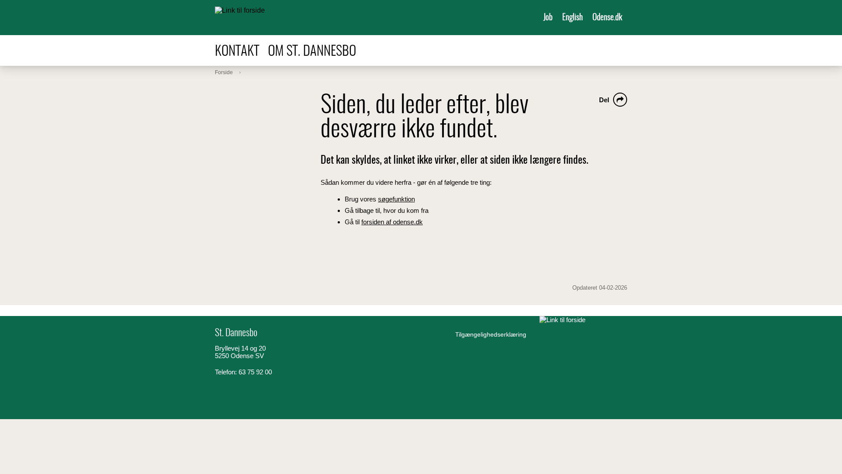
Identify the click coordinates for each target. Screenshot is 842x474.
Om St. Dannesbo (312, 51)
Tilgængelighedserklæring (490, 334)
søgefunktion (396, 199)
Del (604, 100)
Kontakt (237, 51)
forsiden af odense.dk (392, 222)
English (572, 18)
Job (548, 18)
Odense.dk (607, 18)
